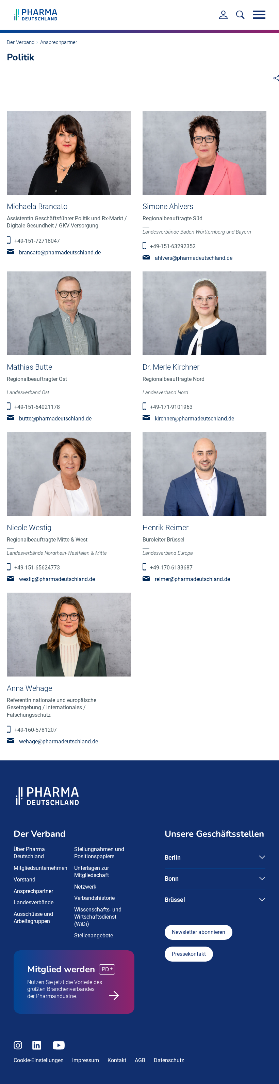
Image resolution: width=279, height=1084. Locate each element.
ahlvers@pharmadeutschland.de (193, 258)
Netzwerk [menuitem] (85, 886)
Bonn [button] (172, 878)
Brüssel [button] (175, 899)
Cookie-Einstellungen (39, 1060)
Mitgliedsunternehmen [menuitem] (40, 868)
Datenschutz (169, 1060)
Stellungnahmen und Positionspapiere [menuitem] (99, 853)
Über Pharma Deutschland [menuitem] (29, 853)
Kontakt (117, 1060)
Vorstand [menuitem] (24, 879)
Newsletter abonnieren (198, 932)
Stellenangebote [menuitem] (93, 935)
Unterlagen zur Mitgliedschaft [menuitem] (91, 871)
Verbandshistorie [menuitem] (94, 898)
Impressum (85, 1060)
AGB (140, 1060)
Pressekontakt (189, 954)
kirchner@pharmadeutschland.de (194, 418)
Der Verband (20, 42)
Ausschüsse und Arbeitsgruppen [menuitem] (33, 917)
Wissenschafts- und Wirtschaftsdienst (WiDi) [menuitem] (97, 916)
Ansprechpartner (58, 42)
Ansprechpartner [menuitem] (33, 891)
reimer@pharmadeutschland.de (192, 579)
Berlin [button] (173, 857)
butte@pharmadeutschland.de (55, 418)
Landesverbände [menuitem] (33, 902)
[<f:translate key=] (240, 15)
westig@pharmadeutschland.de (57, 579)
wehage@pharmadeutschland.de (58, 741)
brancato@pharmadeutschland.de (60, 252)
